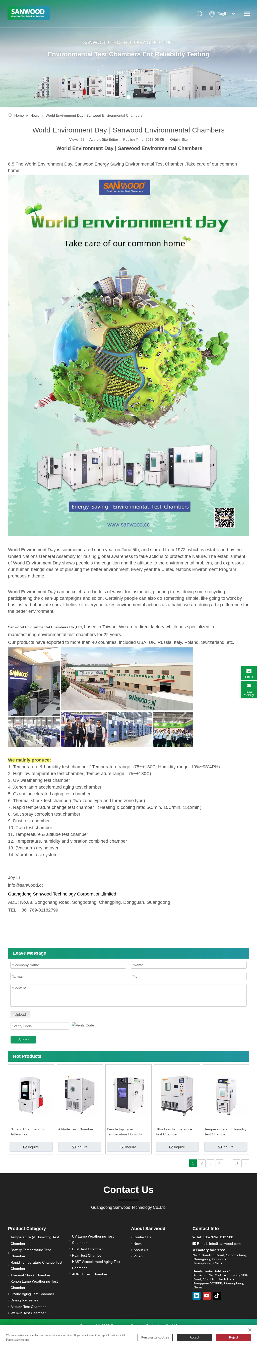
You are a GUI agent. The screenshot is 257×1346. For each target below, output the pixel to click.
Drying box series (24, 1300)
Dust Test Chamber (87, 1249)
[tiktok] (217, 1296)
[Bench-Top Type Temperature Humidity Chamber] (128, 1095)
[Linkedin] (196, 1296)
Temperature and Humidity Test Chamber (225, 1131)
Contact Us (142, 1237)
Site (185, 139)
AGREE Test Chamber (89, 1274)
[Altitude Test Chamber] (79, 1095)
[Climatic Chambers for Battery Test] (31, 1095)
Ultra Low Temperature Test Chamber (174, 1131)
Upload (20, 1014)
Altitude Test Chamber (75, 1129)
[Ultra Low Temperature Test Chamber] (177, 1095)
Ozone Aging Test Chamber (32, 1294)
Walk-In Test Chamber (28, 1313)
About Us (141, 1250)
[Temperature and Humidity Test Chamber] (225, 1095)
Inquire (33, 1147)
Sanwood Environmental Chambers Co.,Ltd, (45, 627)
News (138, 1244)
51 (236, 1163)
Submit (23, 1040)
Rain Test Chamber (87, 1255)
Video (138, 1256)
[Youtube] (207, 1296)
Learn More (128, 72)
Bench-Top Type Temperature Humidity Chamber (124, 1132)
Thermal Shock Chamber (30, 1275)
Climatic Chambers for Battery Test (27, 1131)
